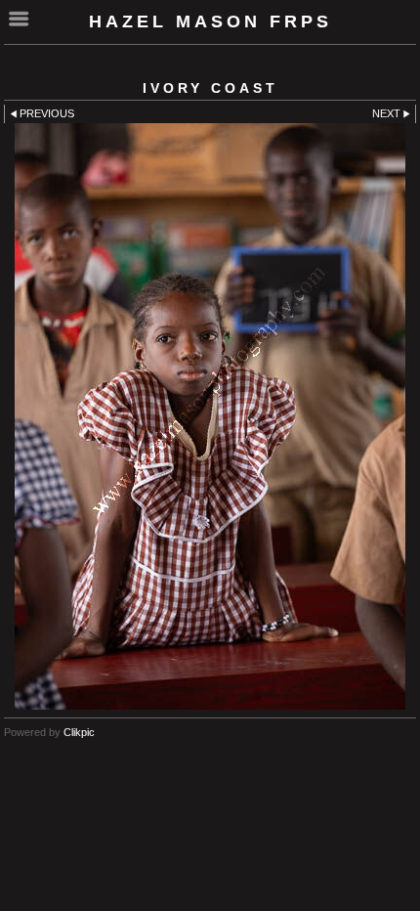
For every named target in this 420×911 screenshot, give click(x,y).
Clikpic (79, 732)
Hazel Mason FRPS (210, 21)
